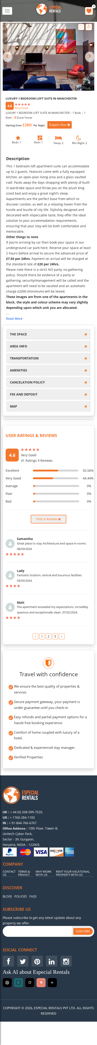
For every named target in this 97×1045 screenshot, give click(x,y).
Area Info (18, 346)
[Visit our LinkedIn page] (51, 961)
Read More (14, 318)
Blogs (7, 896)
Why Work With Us (43, 873)
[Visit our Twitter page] (22, 961)
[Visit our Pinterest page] (37, 961)
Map (13, 406)
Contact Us (9, 873)
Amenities (18, 370)
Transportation (24, 358)
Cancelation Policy (27, 382)
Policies (20, 896)
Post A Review (47, 519)
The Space (18, 334)
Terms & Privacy (24, 873)
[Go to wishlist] (89, 11)
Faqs (33, 896)
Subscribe (83, 931)
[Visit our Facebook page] (8, 961)
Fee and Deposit (23, 394)
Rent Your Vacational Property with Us (73, 873)
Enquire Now (58, 125)
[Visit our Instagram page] (66, 961)
